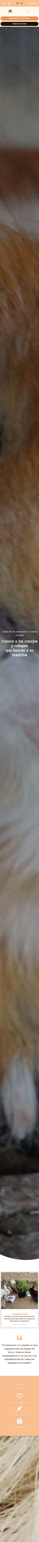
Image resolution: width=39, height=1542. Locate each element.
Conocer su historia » (19, 1324)
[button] (10, 11)
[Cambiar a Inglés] (17, 3)
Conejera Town (20, 1314)
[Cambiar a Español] (22, 3)
